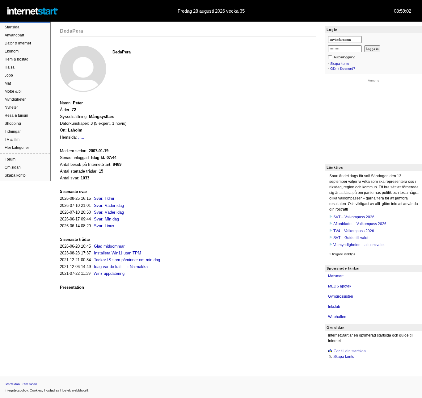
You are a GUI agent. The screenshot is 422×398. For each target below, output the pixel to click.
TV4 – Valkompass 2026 (353, 231)
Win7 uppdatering (109, 273)
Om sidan (13, 167)
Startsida (12, 27)
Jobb (9, 75)
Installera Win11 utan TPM (117, 253)
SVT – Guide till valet (350, 238)
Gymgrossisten (340, 296)
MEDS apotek (339, 286)
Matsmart (336, 276)
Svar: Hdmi (104, 198)
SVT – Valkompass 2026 (353, 217)
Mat (8, 83)
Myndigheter (15, 99)
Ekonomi (12, 51)
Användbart (14, 35)
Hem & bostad (16, 59)
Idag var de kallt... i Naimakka (121, 266)
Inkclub (334, 306)
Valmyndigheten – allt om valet (359, 245)
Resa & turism (16, 115)
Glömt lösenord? (342, 68)
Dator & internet (18, 43)
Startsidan (12, 384)
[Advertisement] (373, 120)
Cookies (36, 390)
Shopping (13, 123)
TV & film (12, 139)
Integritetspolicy (16, 390)
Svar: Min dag (106, 219)
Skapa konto (15, 175)
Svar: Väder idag (109, 205)
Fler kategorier (17, 147)
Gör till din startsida (350, 351)
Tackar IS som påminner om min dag (127, 260)
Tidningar (13, 131)
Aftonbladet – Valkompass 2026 (359, 224)
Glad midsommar (109, 246)
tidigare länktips (343, 254)
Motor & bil (14, 91)
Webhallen (337, 317)
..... (81, 137)
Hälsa (10, 67)
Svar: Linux (104, 226)
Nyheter (11, 107)
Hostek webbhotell (74, 390)
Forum (10, 159)
